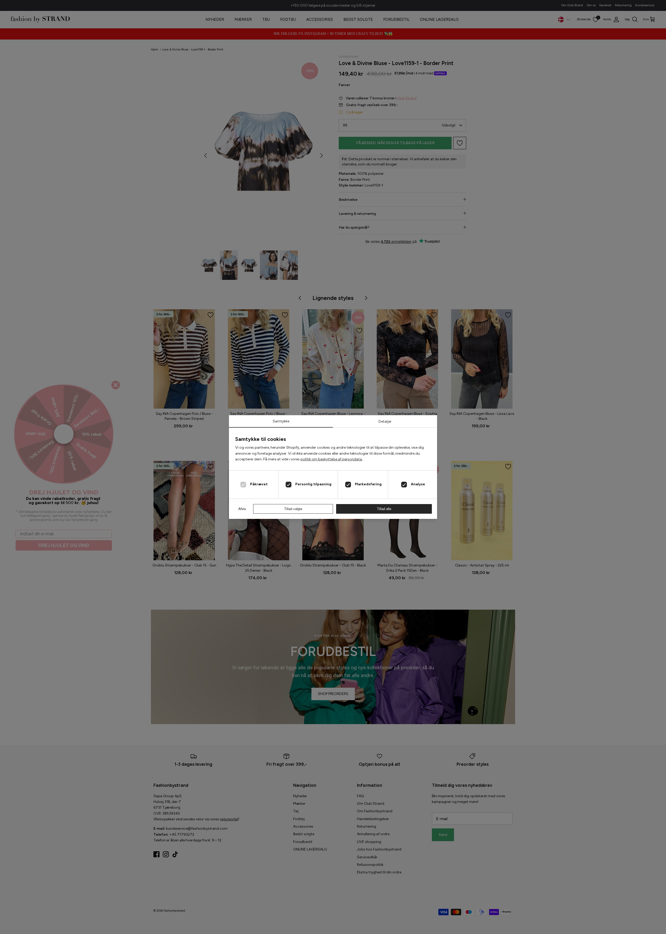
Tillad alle (384, 509)
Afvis (242, 509)
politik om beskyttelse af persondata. (331, 459)
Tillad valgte (293, 509)
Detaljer (385, 421)
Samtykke (281, 421)
